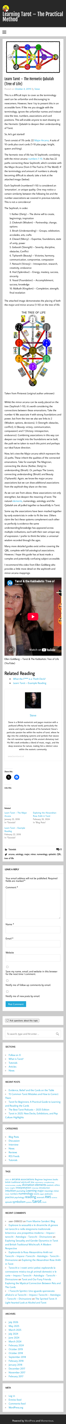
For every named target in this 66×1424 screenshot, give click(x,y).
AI (10, 1179)
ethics (57, 1184)
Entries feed (15, 1399)
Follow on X (15, 1055)
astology (19, 854)
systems (29, 1202)
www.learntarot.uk (16, 756)
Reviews (13, 1152)
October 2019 (16, 1349)
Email (9, 938)
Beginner (39, 1179)
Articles (12, 1066)
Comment (12, 887)
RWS (48, 1197)
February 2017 (16, 1376)
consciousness (10, 1185)
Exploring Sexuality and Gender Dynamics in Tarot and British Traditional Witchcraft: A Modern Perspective (31, 1244)
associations (27, 1179)
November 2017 (17, 1372)
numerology (42, 854)
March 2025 (15, 1329)
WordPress (30, 1420)
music (7, 1194)
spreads (8, 1201)
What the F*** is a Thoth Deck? (29, 678)
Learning (31, 1190)
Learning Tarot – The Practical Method (33, 17)
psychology (19, 1197)
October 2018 (16, 1353)
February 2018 (16, 1360)
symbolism (18, 1202)
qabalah (52, 854)
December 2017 (17, 1368)
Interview (13, 1144)
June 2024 (14, 1337)
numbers (14, 1193)
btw (32, 1182)
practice (9, 1197)
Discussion (14, 1140)
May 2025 (14, 1325)
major (26, 854)
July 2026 (13, 1322)
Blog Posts (14, 1136)
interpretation (23, 1187)
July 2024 (13, 1333)
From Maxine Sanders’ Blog (40, 1221)
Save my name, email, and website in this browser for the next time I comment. (31, 972)
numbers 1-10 (35, 158)
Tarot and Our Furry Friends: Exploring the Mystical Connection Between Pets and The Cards (33, 1283)
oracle (36, 1193)
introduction (44, 1187)
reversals (40, 1197)
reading (30, 1196)
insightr (12, 1188)
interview (35, 1188)
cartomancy (39, 1182)
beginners (48, 1179)
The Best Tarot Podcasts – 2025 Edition (29, 1109)
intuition (10, 1190)
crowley (18, 1185)
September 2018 (17, 1356)
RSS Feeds (14, 1156)
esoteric (50, 1184)
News (11, 1070)
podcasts (49, 1193)
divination (28, 1185)
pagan (42, 1194)
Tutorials (12, 849)
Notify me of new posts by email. (23, 996)
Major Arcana (41, 140)
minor (33, 854)
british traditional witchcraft (17, 1182)
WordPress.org (16, 1407)
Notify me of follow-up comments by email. (28, 985)
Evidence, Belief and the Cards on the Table (31, 1090)
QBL (59, 854)
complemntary (49, 1182)
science (54, 1197)
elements (17, 501)
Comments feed (17, 1403)
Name (10, 924)
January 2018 (15, 1364)
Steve (37, 88)
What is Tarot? (16, 1058)
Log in (12, 1395)
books (55, 1179)
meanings (48, 1190)
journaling (20, 1190)
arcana (11, 854)
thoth (44, 1202)
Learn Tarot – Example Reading (29, 683)
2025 (7, 1179)
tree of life (9, 858)
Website (10, 952)
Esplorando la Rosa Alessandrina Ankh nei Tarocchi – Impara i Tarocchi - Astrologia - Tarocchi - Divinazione (32, 1256)
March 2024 (15, 1341)
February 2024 (16, 1345)
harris (7, 1188)
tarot (37, 1201)
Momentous (47, 1420)
